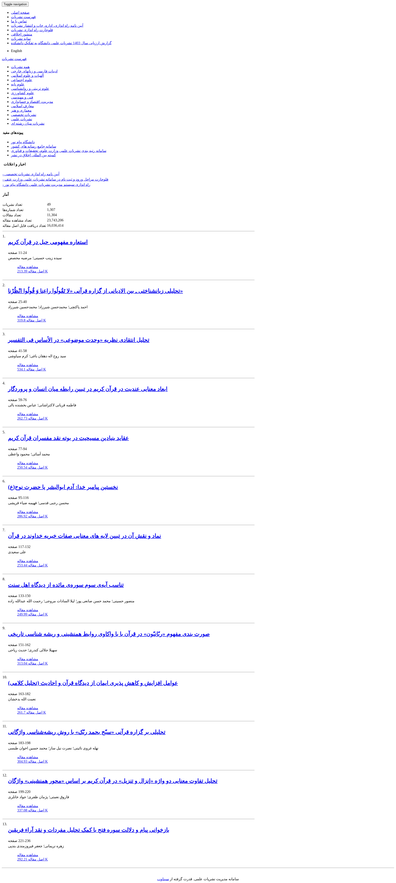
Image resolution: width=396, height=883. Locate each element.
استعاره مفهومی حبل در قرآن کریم (48, 242)
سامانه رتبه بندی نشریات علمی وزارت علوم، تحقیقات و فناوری (58, 151)
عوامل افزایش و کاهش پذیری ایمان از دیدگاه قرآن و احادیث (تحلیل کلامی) (93, 683)
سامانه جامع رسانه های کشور (33, 146)
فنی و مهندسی (22, 97)
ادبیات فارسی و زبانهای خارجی (34, 71)
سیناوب (163, 879)
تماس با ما (19, 21)
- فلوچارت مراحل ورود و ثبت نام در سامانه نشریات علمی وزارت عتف (55, 179)
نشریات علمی (21, 119)
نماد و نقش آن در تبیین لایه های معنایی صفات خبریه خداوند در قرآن (84, 536)
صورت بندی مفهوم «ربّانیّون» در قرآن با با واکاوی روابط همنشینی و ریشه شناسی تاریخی (109, 634)
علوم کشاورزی (22, 93)
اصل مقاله (32, 271)
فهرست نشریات (23, 17)
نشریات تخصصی (23, 115)
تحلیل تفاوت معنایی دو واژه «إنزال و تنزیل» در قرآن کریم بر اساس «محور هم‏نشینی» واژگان (112, 781)
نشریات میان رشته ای (27, 123)
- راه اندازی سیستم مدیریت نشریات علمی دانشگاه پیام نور (46, 185)
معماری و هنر (21, 110)
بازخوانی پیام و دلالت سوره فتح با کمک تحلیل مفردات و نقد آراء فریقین (88, 830)
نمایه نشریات (21, 39)
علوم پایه (18, 84)
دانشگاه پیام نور (23, 142)
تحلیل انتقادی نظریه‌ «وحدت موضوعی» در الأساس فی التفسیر (78, 340)
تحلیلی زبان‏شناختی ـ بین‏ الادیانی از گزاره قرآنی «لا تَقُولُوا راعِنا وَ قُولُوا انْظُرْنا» (95, 291)
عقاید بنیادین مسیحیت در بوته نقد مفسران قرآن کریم (68, 438)
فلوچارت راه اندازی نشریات (32, 30)
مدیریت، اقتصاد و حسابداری (32, 102)
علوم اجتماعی (21, 80)
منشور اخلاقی (21, 34)
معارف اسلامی (22, 106)
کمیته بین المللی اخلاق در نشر (33, 155)
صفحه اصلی (20, 12)
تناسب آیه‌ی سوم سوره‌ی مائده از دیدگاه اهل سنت (66, 585)
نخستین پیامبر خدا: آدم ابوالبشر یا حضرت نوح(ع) (63, 487)
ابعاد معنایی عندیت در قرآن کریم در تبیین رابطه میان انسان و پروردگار (88, 389)
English (16, 51)
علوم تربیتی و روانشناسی (30, 89)
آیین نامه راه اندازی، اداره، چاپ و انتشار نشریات (47, 26)
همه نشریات (20, 67)
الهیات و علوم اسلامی (27, 75)
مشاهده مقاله (27, 267)
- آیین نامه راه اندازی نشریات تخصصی (31, 174)
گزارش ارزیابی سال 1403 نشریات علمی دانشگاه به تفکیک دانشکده (61, 43)
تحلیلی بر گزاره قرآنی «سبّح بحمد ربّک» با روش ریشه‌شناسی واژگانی (86, 732)
